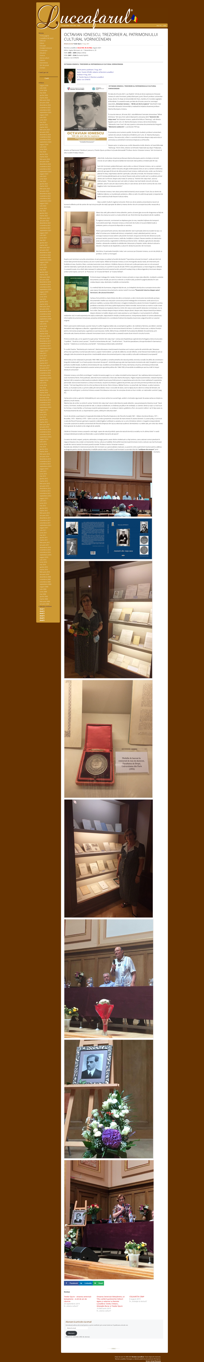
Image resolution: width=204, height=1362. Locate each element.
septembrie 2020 (45, 260)
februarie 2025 (45, 130)
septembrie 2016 (45, 378)
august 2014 (44, 439)
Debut (42, 43)
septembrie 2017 (45, 348)
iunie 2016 (43, 385)
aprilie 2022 (44, 213)
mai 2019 (43, 299)
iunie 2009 (43, 592)
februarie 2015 (45, 424)
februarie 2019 (45, 306)
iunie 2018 (43, 326)
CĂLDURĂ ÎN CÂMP (136, 1296)
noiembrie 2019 (45, 284)
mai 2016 (43, 388)
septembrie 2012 (45, 496)
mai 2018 (43, 329)
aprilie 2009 (44, 596)
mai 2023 (43, 181)
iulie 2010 (43, 560)
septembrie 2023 (45, 171)
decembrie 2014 (45, 429)
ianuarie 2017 (44, 368)
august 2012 (44, 498)
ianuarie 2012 (44, 515)
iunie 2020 (43, 267)
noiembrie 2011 (45, 520)
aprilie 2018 (44, 331)
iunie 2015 (43, 415)
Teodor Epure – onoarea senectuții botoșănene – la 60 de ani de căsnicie (77, 1298)
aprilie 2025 (44, 125)
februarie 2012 (45, 513)
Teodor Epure (77, 44)
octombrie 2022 (45, 198)
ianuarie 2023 (44, 191)
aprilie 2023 (44, 184)
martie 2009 (44, 599)
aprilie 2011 (44, 537)
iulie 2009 (43, 589)
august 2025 (44, 115)
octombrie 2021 (45, 228)
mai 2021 (43, 240)
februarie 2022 (45, 218)
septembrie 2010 (45, 555)
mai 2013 (43, 476)
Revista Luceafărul (138, 1357)
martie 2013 (44, 481)
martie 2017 (44, 363)
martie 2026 (44, 98)
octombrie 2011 (45, 523)
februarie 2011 (45, 542)
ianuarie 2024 (44, 161)
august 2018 (44, 321)
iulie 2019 (43, 294)
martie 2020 (44, 275)
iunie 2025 (43, 120)
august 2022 (44, 203)
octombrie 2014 (45, 434)
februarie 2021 (45, 247)
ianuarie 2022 (44, 221)
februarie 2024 (45, 159)
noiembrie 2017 (45, 343)
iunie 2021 (43, 238)
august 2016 (44, 380)
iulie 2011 (43, 530)
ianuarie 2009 (44, 604)
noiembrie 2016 (45, 373)
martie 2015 (44, 422)
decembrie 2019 (45, 282)
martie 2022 (44, 216)
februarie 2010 (45, 572)
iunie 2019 (43, 297)
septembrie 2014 (45, 437)
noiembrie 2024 (45, 137)
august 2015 (44, 410)
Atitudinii (43, 53)
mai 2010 (43, 564)
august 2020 (44, 262)
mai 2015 (43, 417)
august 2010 (44, 557)
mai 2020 (43, 270)
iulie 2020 (43, 265)
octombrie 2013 (45, 464)
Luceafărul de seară (46, 38)
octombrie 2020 (45, 257)
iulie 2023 (43, 176)
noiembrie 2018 (45, 314)
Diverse (42, 55)
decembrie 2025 (45, 105)
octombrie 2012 (45, 493)
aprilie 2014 (44, 449)
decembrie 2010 (45, 547)
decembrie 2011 (45, 518)
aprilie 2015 (44, 420)
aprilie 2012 (44, 508)
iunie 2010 (43, 562)
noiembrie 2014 (45, 432)
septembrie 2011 (45, 525)
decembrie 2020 (45, 252)
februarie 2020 (45, 277)
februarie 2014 (45, 454)
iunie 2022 (43, 208)
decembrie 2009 (45, 577)
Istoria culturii (44, 58)
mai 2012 (43, 506)
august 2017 (44, 351)
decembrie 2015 (45, 400)
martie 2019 (44, 304)
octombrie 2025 (45, 110)
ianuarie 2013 (44, 486)
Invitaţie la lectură (46, 48)
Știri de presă (44, 65)
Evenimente (44, 63)
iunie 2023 (43, 179)
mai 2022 (43, 211)
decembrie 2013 (45, 459)
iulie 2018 (43, 324)
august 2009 (44, 587)
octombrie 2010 (45, 552)
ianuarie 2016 (44, 397)
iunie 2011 (43, 533)
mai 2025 (43, 122)
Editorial (42, 41)
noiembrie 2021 (45, 225)
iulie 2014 (43, 442)
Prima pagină (44, 36)
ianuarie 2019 (44, 309)
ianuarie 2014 (44, 456)
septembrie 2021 (45, 230)
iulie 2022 (43, 206)
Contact (42, 68)
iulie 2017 (43, 353)
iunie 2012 (43, 503)
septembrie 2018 (45, 319)
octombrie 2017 (45, 346)
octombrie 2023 (45, 169)
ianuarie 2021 (44, 250)
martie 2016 (44, 392)
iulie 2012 (43, 501)
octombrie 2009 (45, 582)
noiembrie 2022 (45, 196)
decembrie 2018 (45, 311)
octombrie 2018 (45, 316)
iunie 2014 (43, 444)
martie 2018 (44, 333)
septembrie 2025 (45, 112)
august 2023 (44, 174)
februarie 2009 (45, 601)
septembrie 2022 (45, 201)
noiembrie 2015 (45, 402)
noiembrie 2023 (45, 166)
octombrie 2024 (45, 139)
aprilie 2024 (44, 154)
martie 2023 (44, 186)
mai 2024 (43, 152)
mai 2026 (43, 93)
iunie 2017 (43, 356)
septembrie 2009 (45, 584)
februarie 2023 (45, 189)
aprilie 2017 (44, 361)
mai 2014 (43, 447)
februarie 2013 (45, 483)
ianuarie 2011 (44, 545)
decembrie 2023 (45, 164)
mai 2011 (43, 535)
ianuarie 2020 (44, 279)
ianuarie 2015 (44, 427)
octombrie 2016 (45, 375)
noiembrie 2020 (45, 255)
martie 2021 (44, 245)
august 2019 (44, 292)
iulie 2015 (43, 412)
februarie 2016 (45, 395)
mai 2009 (43, 594)
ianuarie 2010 (44, 574)
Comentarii (43, 50)
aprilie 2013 (44, 478)
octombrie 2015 (45, 405)
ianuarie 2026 (44, 102)
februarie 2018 (45, 336)
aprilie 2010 (44, 567)
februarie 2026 (45, 100)
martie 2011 (44, 540)
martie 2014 (44, 451)
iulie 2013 (43, 471)
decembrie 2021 (45, 223)
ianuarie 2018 (44, 338)
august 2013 (44, 469)
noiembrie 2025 (45, 107)
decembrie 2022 (45, 193)
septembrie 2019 (45, 289)
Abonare (71, 1333)
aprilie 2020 (44, 272)
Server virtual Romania (153, 1361)
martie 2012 (44, 510)
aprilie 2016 (44, 390)
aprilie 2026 (44, 95)
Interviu (42, 60)
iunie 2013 (43, 474)
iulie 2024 (43, 147)
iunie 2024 (43, 149)
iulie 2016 (43, 383)
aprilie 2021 (44, 243)
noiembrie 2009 (45, 579)
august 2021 (44, 233)
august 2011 (44, 528)
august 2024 (44, 144)
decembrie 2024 (45, 135)
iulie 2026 (43, 88)
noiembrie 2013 (45, 461)
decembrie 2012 (45, 488)
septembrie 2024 (45, 142)
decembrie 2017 (45, 341)
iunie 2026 (43, 90)
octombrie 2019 (45, 287)
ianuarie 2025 (44, 132)
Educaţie (43, 46)
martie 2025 (44, 127)
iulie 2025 (43, 117)
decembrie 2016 (45, 370)
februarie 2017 (45, 366)
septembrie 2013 (45, 466)
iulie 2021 (43, 235)
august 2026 (44, 85)
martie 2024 (44, 157)
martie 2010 (44, 569)
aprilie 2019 (44, 302)
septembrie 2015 (45, 407)
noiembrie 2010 (45, 550)
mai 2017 (43, 358)
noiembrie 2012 (45, 491)
